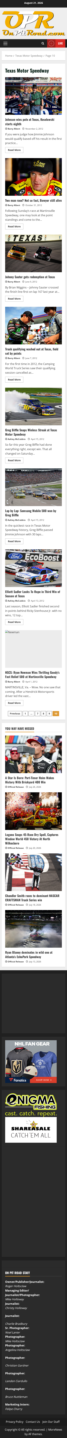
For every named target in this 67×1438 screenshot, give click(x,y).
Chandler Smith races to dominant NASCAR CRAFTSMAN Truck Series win (32, 897)
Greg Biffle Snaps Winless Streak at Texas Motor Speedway (33, 406)
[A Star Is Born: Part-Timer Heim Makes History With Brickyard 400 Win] (33, 754)
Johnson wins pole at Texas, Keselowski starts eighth (33, 96)
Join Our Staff (51, 1422)
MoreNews (55, 1429)
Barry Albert (14, 128)
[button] (5, 43)
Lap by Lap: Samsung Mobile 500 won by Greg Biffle (33, 487)
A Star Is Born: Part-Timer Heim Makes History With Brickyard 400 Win (29, 780)
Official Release (16, 786)
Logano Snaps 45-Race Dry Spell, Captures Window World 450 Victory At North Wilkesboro (31, 838)
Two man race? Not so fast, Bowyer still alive (33, 177)
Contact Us (33, 1422)
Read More (15, 150)
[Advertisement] (31, 1007)
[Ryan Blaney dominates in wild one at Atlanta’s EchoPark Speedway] (33, 929)
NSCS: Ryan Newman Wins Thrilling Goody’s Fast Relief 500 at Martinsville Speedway (33, 649)
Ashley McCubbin (17, 439)
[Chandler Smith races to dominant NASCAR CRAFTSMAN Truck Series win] (33, 872)
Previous (15, 713)
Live (60, 43)
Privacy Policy (14, 1422)
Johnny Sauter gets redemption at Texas (33, 253)
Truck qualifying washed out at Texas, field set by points (33, 325)
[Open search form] (43, 43)
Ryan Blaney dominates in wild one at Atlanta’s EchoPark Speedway (28, 954)
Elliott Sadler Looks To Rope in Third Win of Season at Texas (33, 568)
